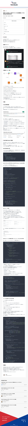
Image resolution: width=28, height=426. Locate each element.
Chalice (4, 143)
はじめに (5, 22)
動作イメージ (5, 24)
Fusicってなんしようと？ (6, 416)
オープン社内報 (4, 418)
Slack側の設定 (5, 29)
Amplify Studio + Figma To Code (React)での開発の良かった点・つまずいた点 (11, 382)
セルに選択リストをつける (6, 312)
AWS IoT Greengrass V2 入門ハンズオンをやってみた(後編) (8, 399)
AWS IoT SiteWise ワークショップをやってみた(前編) (8, 393)
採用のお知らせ (4, 420)
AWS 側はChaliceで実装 (6, 31)
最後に (4, 33)
